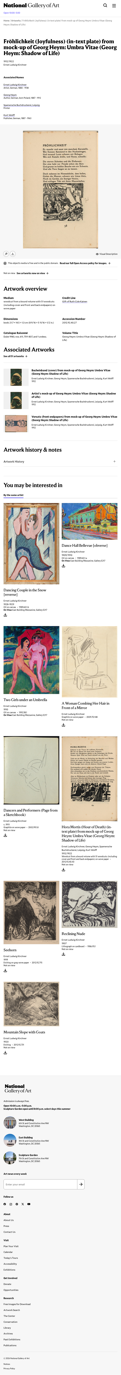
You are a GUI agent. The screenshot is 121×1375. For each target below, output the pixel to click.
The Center (9, 1315)
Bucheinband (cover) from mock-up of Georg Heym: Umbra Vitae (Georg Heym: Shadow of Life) (71, 371)
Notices (7, 1364)
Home (6, 20)
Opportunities (11, 1289)
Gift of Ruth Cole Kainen (74, 301)
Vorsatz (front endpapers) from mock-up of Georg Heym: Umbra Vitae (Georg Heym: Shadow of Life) (74, 418)
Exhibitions (9, 1269)
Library (7, 1327)
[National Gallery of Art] (60, 1088)
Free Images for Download (17, 1304)
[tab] (13, 495)
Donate (7, 1283)
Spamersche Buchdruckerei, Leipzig (22, 104)
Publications (10, 1345)
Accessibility (10, 1263)
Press (6, 1225)
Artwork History (14, 461)
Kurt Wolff (9, 115)
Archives (8, 1333)
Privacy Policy (9, 1368)
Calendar (8, 1251)
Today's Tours (11, 1257)
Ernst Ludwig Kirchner (15, 84)
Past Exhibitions (12, 1339)
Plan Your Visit (11, 1246)
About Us (9, 1220)
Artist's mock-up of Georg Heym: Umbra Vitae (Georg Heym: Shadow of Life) (74, 395)
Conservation (10, 1321)
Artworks (16, 20)
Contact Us (9, 1231)
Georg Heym (10, 94)
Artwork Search (12, 1309)
